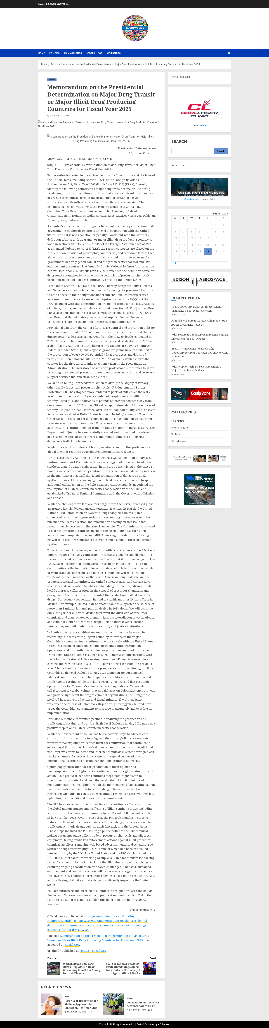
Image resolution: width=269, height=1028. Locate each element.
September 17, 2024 (59, 116)
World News (94, 53)
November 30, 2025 (76, 1012)
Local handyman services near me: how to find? (143, 1004)
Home (41, 53)
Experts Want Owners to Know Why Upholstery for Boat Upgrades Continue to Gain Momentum (199, 352)
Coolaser (202, 125)
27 (199, 251)
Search (179, 141)
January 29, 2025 (137, 1010)
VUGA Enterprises (192, 198)
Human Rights (73, 53)
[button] (229, 53)
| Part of (139, 1024)
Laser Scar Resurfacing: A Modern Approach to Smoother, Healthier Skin (81, 1004)
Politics (54, 53)
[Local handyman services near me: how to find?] (113, 1004)
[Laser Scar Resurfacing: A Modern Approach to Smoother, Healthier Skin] (51, 1004)
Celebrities (114, 53)
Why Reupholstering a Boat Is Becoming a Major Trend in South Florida (196, 368)
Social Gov (72, 944)
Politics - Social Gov (93, 950)
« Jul (173, 263)
